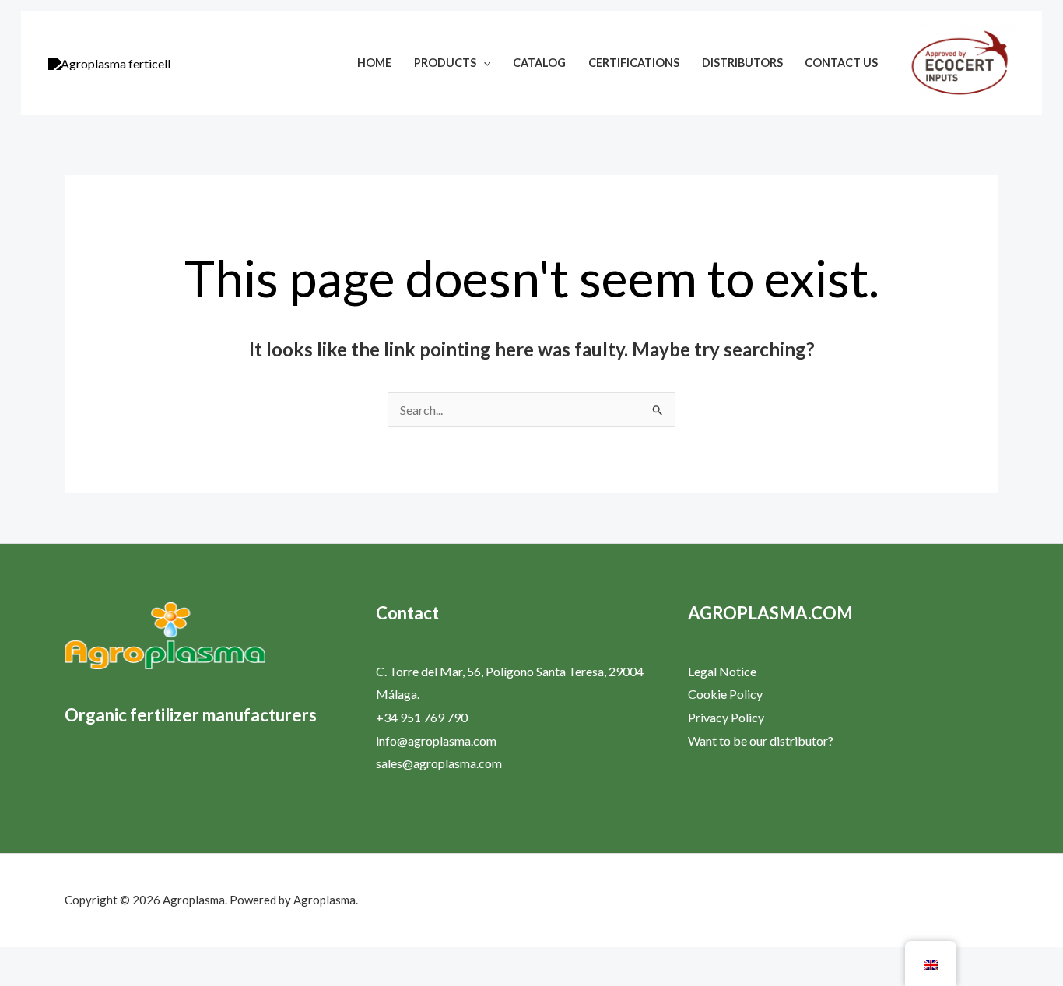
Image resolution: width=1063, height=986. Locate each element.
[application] (483, 62)
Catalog (539, 62)
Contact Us (841, 62)
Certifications (633, 62)
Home (374, 62)
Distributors (742, 62)
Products (445, 62)
